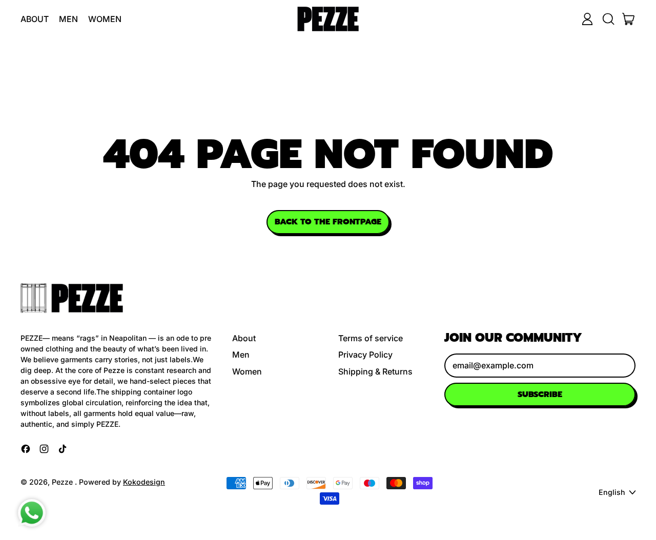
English (612, 492)
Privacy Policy (365, 354)
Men (68, 19)
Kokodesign (144, 481)
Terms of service (370, 338)
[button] (608, 19)
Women (104, 19)
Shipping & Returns (375, 371)
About (34, 19)
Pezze (63, 481)
